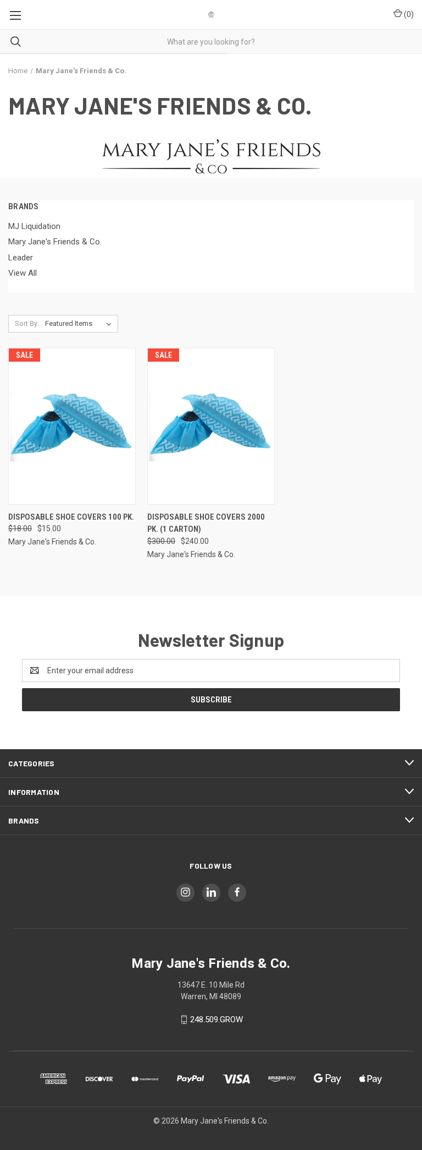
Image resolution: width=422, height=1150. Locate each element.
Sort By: (27, 323)
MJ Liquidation (34, 226)
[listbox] (80, 323)
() (408, 14)
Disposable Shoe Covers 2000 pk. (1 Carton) (206, 523)
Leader (20, 258)
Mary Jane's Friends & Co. (55, 242)
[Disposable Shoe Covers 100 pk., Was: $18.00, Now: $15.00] (72, 426)
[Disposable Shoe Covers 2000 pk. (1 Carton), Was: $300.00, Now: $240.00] (211, 426)
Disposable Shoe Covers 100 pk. (71, 517)
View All (22, 273)
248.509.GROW (216, 1019)
